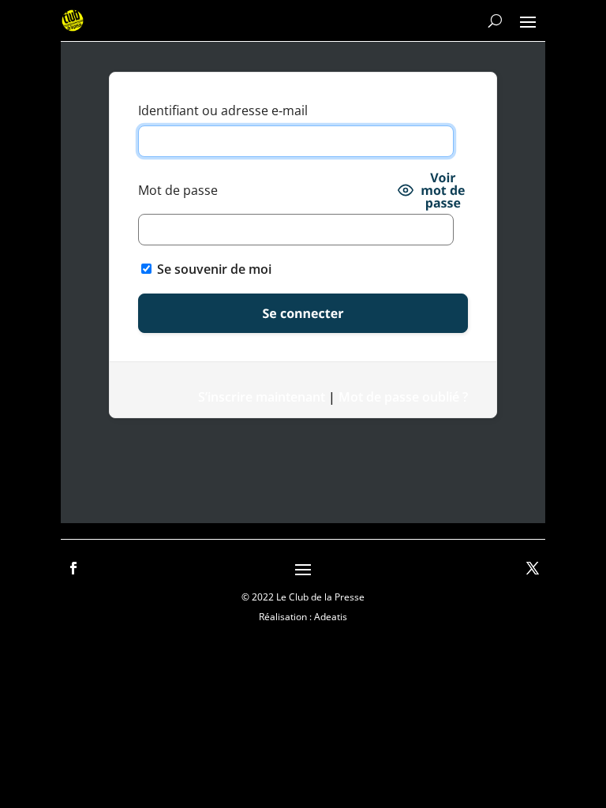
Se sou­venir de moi (212, 269)
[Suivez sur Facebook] (73, 568)
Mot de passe (178, 190)
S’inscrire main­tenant (261, 397)
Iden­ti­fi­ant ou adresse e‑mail (223, 110)
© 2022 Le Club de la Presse (303, 597)
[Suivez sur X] (532, 568)
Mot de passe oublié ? (403, 397)
